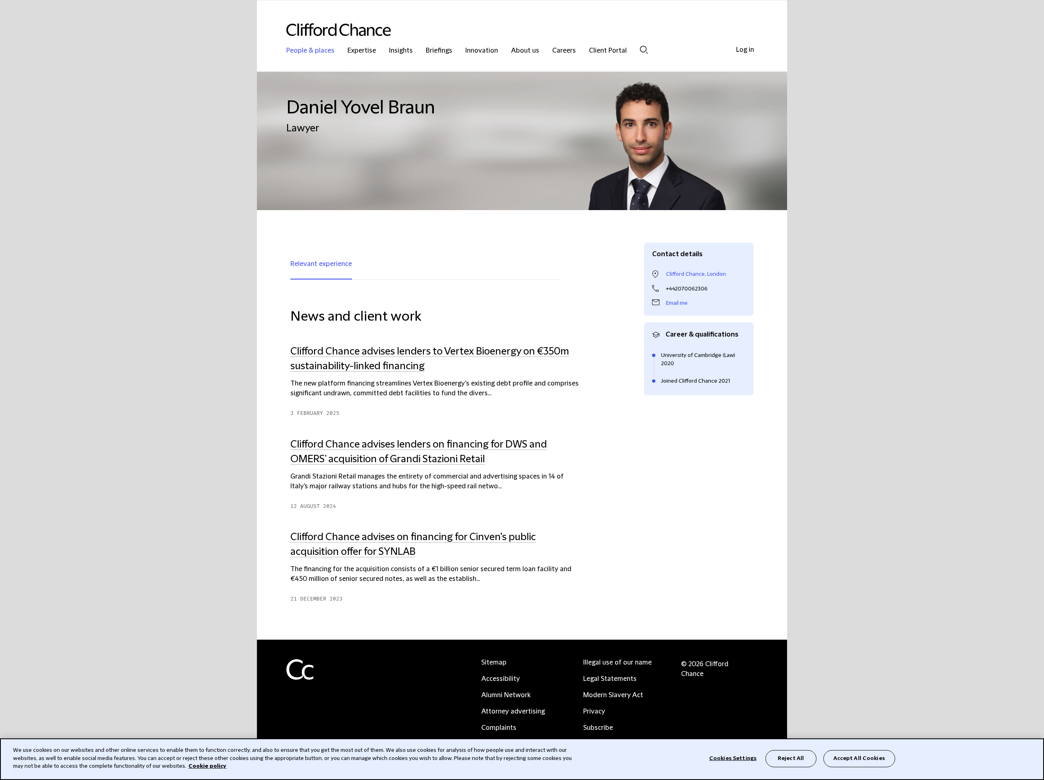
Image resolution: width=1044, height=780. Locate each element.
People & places (310, 50)
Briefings (439, 50)
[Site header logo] (505, 29)
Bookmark (586, 607)
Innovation (481, 50)
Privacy (594, 711)
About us (525, 50)
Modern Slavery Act (613, 695)
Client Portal (608, 50)
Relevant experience (321, 264)
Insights (401, 50)
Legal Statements (610, 678)
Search (644, 49)
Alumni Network (506, 695)
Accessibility (500, 678)
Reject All (791, 758)
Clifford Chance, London (696, 274)
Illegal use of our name (617, 662)
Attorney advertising (513, 711)
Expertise (361, 50)
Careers (564, 50)
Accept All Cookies (859, 758)
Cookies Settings (732, 758)
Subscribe (598, 727)
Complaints (498, 727)
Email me (677, 303)
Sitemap (494, 662)
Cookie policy (207, 766)
